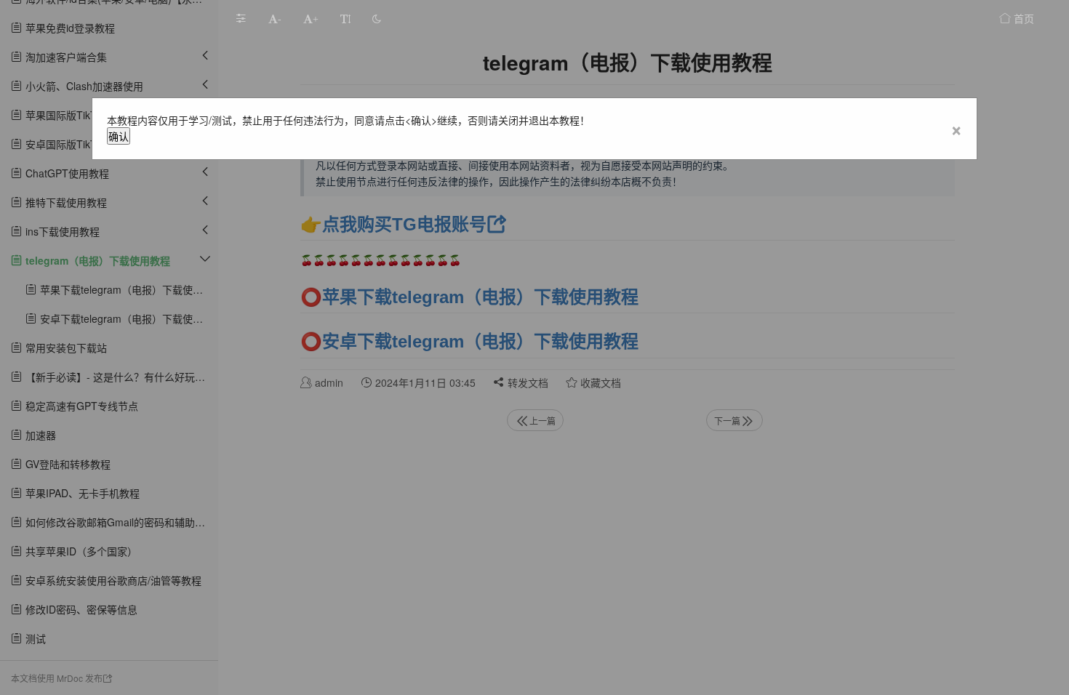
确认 (118, 136)
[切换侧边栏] (240, 18)
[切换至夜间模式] (376, 18)
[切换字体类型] (345, 18)
